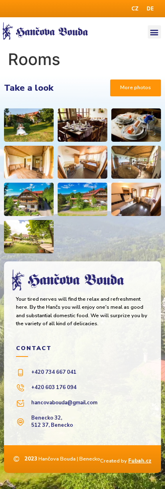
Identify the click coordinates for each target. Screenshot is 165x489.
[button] (154, 32)
